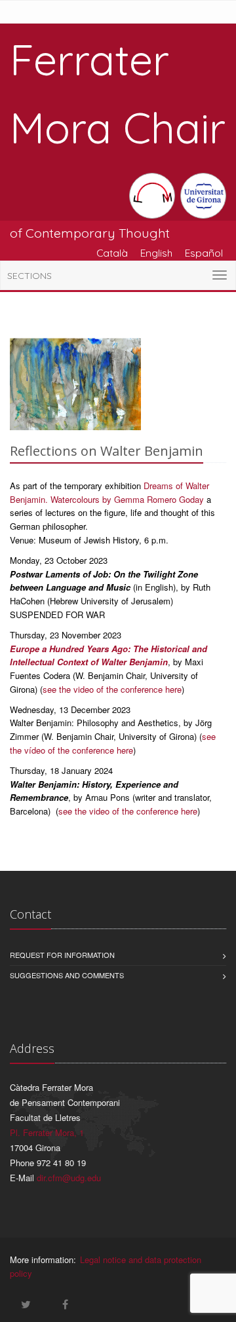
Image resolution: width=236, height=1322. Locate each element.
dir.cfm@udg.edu (69, 1177)
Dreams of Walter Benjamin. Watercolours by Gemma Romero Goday (109, 492)
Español (204, 252)
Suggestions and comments (67, 975)
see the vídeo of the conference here (113, 743)
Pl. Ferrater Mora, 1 (47, 1132)
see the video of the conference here (112, 689)
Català (112, 252)
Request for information (62, 954)
